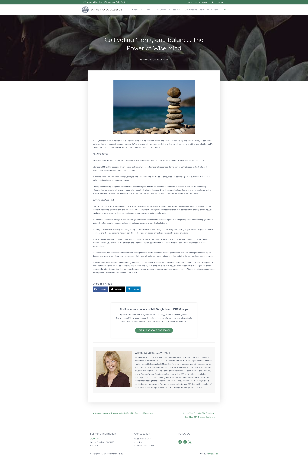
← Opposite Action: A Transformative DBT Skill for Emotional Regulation (123, 413)
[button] (152, 10)
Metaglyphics (212, 454)
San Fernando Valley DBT (107, 9)
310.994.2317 (95, 439)
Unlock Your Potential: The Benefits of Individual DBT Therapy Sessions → (199, 413)
